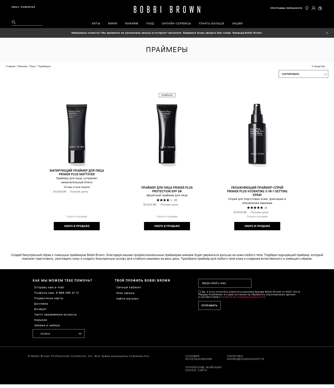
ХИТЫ (96, 23)
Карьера (40, 319)
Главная (10, 66)
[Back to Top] (322, 295)
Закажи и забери (47, 325)
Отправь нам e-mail (49, 287)
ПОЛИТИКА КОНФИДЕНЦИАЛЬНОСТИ (245, 357)
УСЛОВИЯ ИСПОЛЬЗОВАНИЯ (198, 357)
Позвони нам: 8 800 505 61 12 (56, 292)
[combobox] (59, 333)
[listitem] (77, 163)
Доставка (41, 303)
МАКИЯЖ (131, 23)
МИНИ (112, 23)
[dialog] (24, 6)
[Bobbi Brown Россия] (167, 9)
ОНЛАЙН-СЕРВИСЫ (176, 23)
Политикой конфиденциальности (243, 296)
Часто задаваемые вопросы (55, 314)
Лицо (33, 66)
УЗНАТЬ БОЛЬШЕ (212, 23)
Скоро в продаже (76, 226)
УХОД (150, 23)
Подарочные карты (48, 298)
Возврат (40, 308)
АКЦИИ (237, 23)
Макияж (22, 66)
